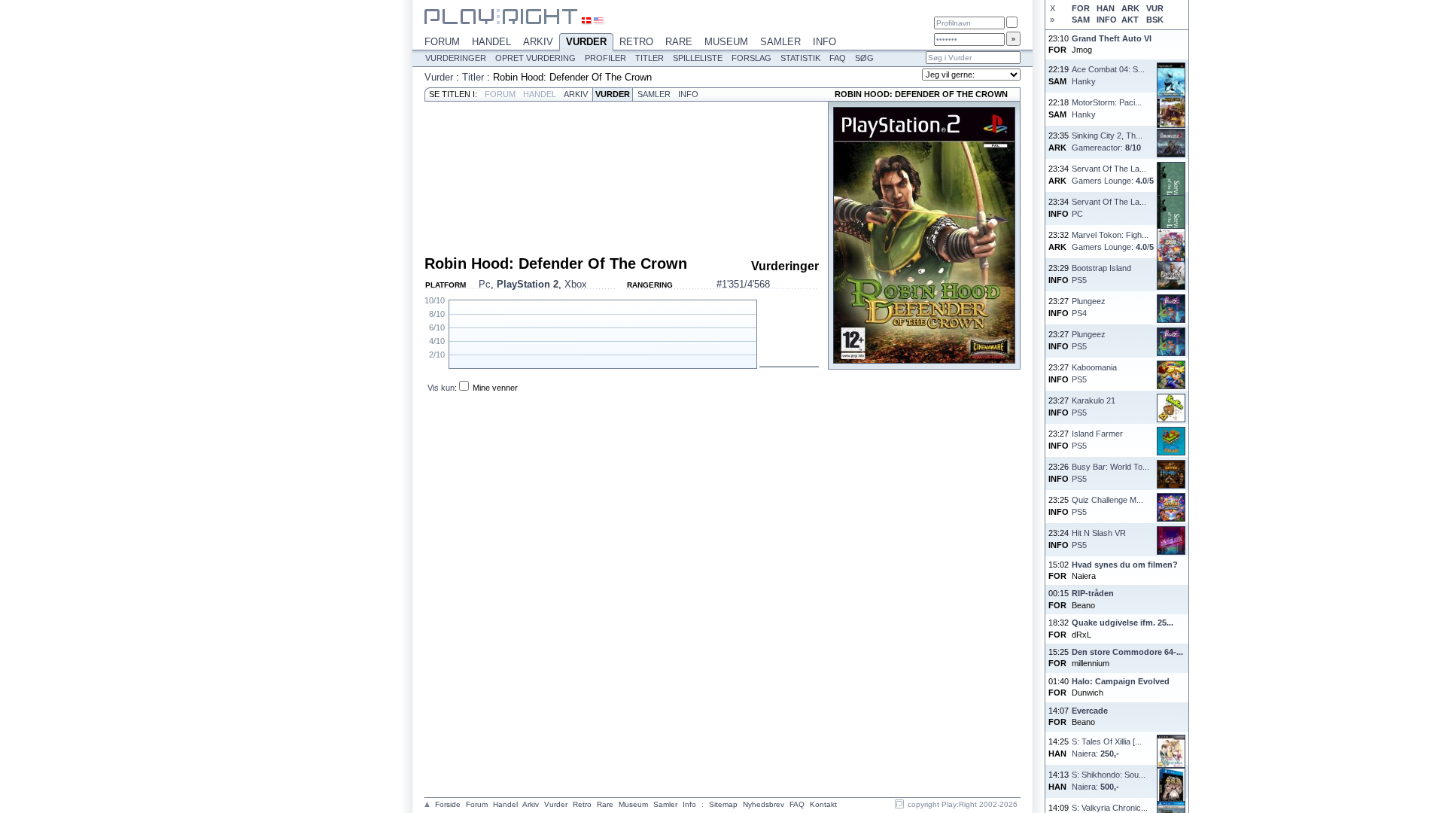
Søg (864, 57)
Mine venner (495, 387)
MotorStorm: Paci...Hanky (1107, 108)
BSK (1155, 19)
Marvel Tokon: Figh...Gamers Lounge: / (1113, 240)
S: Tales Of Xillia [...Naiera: (1107, 747)
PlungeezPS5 (1089, 340)
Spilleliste (697, 57)
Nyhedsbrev (763, 804)
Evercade (1090, 710)
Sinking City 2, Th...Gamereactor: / (1107, 141)
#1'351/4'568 (743, 284)
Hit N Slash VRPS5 (1099, 538)
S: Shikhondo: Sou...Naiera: (1108, 780)
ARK (1130, 8)
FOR (1081, 8)
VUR (1155, 8)
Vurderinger (455, 57)
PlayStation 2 (527, 284)
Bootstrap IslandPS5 (1101, 273)
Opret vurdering (535, 57)
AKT (1130, 19)
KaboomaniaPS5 (1094, 373)
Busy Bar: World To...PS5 (1110, 472)
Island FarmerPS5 (1097, 439)
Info (824, 41)
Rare (678, 41)
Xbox (575, 284)
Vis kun (441, 387)
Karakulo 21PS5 (1093, 406)
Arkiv (538, 41)
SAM (1081, 19)
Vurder (586, 41)
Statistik (800, 57)
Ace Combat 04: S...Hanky (1108, 75)
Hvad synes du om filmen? (1125, 564)
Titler (649, 57)
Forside (448, 804)
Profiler (605, 57)
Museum (726, 41)
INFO (1106, 19)
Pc (485, 284)
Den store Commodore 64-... (1127, 651)
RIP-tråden (1093, 593)
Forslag (751, 57)
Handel (491, 41)
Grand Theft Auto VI (1111, 38)
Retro (636, 41)
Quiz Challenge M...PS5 (1107, 505)
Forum (442, 41)
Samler (780, 41)
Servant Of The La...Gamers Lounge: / (1113, 174)
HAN (1106, 8)
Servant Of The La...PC (1109, 207)
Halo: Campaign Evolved (1121, 681)
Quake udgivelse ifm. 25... (1122, 622)
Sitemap (723, 804)
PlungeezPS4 (1089, 307)
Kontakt (823, 804)
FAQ (837, 57)
